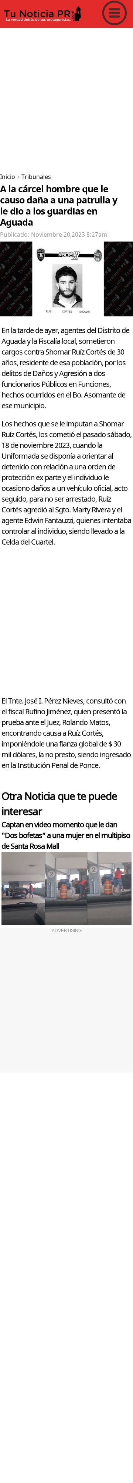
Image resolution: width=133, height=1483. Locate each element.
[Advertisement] (66, 97)
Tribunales (36, 177)
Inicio (7, 177)
